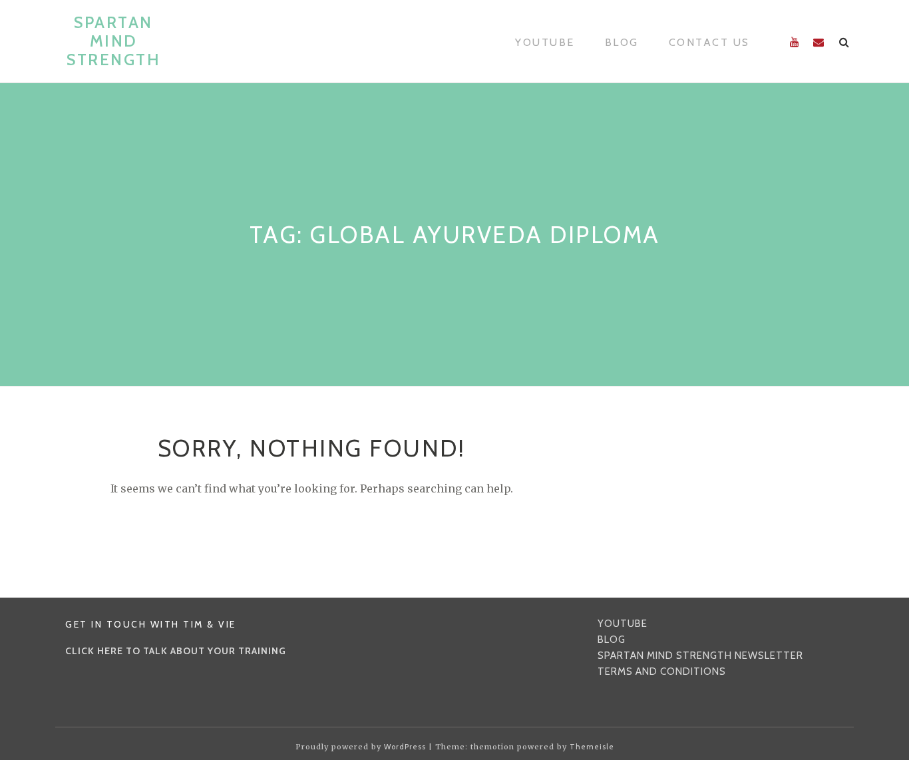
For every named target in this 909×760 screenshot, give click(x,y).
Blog (622, 42)
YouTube (545, 42)
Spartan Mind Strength (113, 41)
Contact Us (709, 42)
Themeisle (592, 746)
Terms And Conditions (662, 671)
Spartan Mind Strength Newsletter (700, 656)
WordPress (405, 746)
